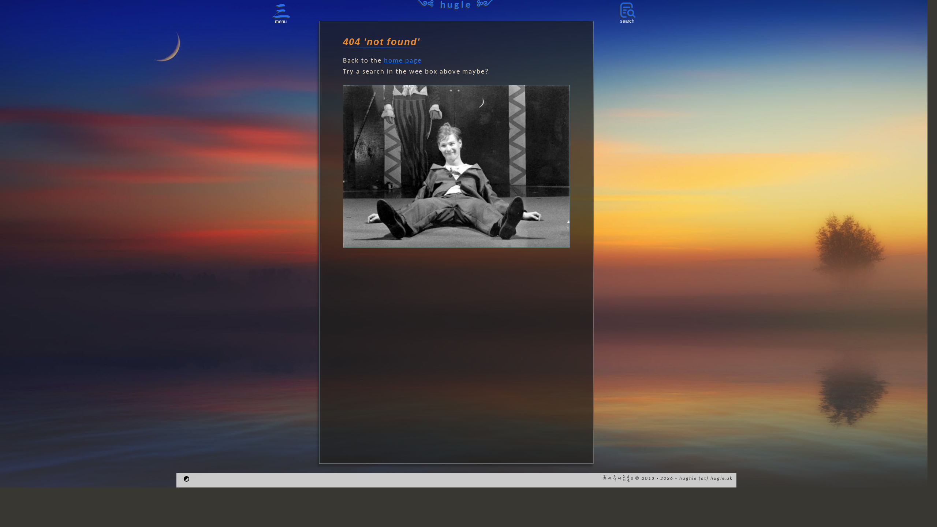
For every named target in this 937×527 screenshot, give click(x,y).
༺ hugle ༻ (456, 5)
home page (402, 60)
